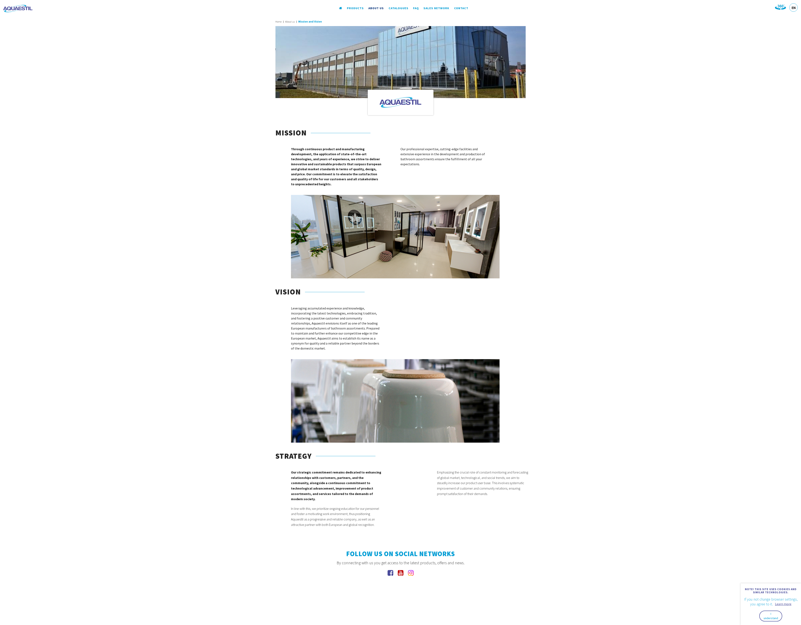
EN (794, 8)
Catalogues (398, 8)
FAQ (416, 8)
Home (278, 21)
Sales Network (436, 8)
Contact (461, 8)
